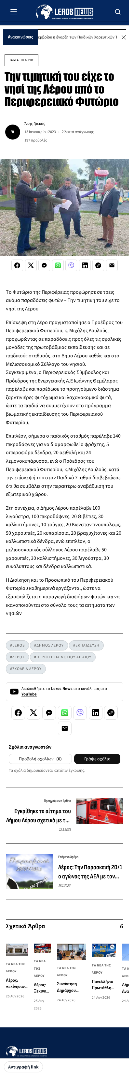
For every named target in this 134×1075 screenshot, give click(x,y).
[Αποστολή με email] (112, 265)
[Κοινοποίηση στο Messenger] (44, 265)
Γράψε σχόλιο (97, 759)
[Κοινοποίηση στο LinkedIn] (85, 265)
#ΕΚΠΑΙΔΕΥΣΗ (86, 645)
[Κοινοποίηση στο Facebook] (17, 265)
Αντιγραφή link (23, 1067)
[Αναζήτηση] (118, 12)
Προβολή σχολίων (40, 759)
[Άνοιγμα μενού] (13, 12)
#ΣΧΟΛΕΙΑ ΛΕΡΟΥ (26, 669)
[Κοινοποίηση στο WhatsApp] (58, 265)
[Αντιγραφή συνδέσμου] (98, 265)
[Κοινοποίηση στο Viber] (71, 265)
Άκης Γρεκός (34, 124)
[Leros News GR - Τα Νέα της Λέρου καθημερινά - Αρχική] (64, 12)
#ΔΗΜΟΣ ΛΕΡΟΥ (49, 645)
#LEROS (17, 645)
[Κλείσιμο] (124, 37)
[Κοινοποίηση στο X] (31, 265)
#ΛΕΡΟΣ (17, 657)
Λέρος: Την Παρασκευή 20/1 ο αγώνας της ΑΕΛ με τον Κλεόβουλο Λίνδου (90, 872)
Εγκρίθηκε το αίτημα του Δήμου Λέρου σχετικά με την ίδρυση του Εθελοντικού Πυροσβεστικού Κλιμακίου (38, 816)
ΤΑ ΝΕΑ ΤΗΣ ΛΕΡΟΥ (21, 60)
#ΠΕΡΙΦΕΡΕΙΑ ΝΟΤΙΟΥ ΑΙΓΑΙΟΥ (62, 657)
